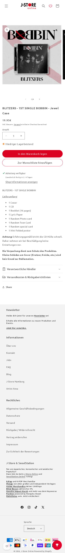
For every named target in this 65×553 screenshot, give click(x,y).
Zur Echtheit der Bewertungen (22, 451)
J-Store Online (27, 551)
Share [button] (9, 287)
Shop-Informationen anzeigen (22, 181)
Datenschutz (13, 415)
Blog (8, 374)
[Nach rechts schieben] (39, 99)
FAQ (8, 367)
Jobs (8, 359)
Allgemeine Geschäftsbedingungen (25, 408)
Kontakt (10, 352)
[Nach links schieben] (25, 99)
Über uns (11, 345)
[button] (6, 6)
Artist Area (12, 388)
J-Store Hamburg (15, 381)
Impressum (12, 444)
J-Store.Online (31, 474)
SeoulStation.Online (15, 476)
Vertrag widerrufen (16, 437)
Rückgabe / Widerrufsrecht (20, 429)
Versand (17, 124)
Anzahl (5, 129)
